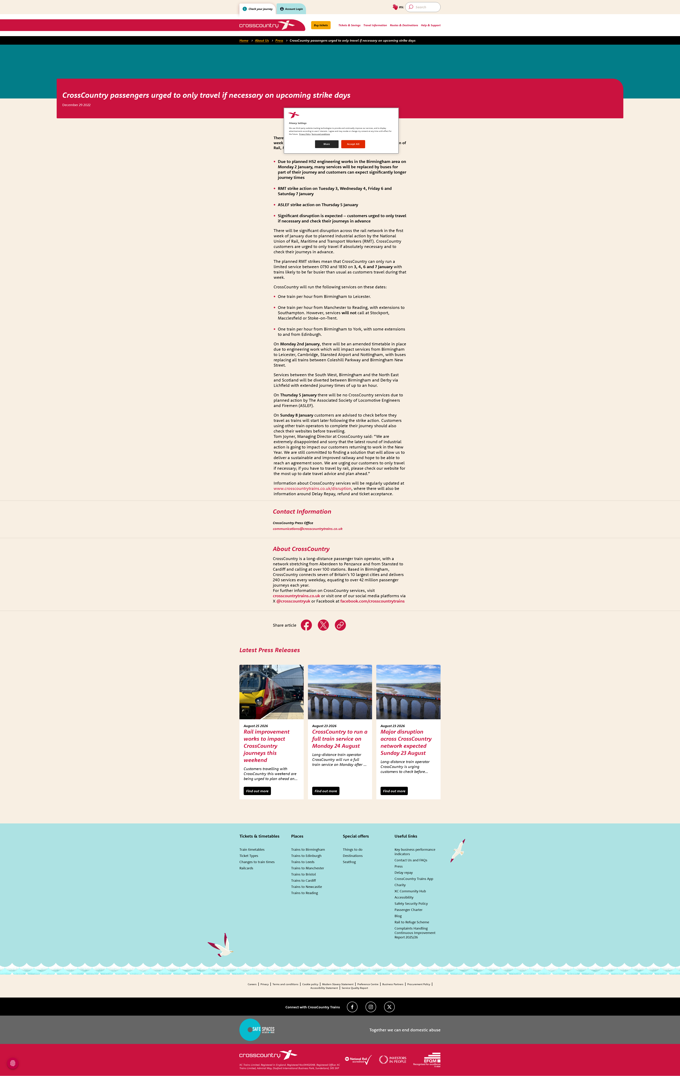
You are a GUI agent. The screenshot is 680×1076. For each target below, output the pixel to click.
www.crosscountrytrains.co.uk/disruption (312, 488)
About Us (262, 40)
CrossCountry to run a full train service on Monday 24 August (339, 738)
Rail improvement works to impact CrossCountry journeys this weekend (267, 745)
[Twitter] (389, 1007)
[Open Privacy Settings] (12, 1063)
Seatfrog (349, 862)
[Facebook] (352, 1007)
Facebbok (306, 621)
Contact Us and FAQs (411, 860)
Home (243, 40)
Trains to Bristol (303, 874)
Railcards (246, 868)
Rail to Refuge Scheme (412, 922)
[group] (271, 732)
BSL (401, 7)
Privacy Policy (305, 134)
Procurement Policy (418, 984)
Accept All (353, 144)
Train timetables (252, 849)
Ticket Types (248, 855)
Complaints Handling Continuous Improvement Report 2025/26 (415, 932)
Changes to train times (257, 862)
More (327, 144)
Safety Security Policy (411, 903)
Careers (252, 984)
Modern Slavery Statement (337, 984)
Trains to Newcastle (306, 886)
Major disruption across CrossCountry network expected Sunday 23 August (406, 742)
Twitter (322, 621)
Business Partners (392, 984)
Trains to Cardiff (303, 880)
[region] (341, 131)
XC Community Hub (410, 891)
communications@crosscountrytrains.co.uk (307, 528)
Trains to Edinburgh (306, 855)
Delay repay (404, 872)
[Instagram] (371, 1007)
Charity (400, 885)
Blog (398, 916)
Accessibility (404, 897)
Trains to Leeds (302, 862)
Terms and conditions (285, 984)
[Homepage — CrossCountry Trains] (267, 25)
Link (337, 621)
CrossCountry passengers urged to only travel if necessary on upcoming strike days (352, 40)
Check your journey (261, 9)
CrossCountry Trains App (414, 878)
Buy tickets (321, 25)
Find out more (257, 791)
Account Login (294, 9)
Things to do (352, 849)
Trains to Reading (304, 893)
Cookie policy (310, 984)
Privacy (264, 984)
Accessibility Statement (324, 988)
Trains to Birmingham (308, 849)
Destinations (353, 855)
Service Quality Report (355, 988)
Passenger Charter (409, 909)
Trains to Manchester (307, 868)
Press (279, 40)
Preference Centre (367, 984)
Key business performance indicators (415, 851)
